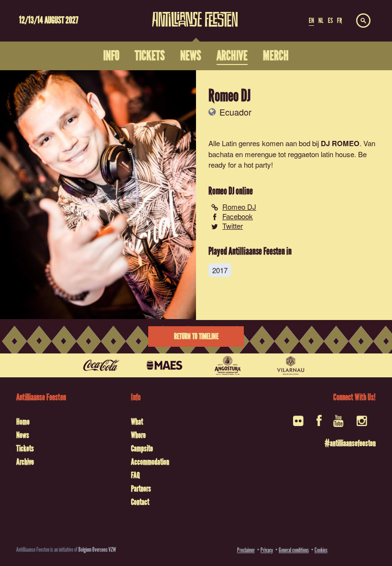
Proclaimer (246, 550)
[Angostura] (227, 365)
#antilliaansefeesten (350, 443)
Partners (141, 488)
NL (320, 20)
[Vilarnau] (291, 365)
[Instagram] (363, 424)
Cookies (321, 550)
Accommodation (150, 462)
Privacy (267, 550)
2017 (220, 270)
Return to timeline (196, 336)
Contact (140, 502)
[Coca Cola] (101, 365)
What (137, 421)
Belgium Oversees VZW (97, 549)
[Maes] (164, 365)
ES (330, 20)
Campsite (142, 448)
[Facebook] (319, 424)
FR (339, 20)
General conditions (294, 550)
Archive (25, 462)
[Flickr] (299, 424)
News (22, 435)
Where (138, 435)
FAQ (135, 475)
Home (23, 421)
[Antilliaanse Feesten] (195, 13)
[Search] (363, 21)
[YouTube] (339, 424)
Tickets (25, 448)
